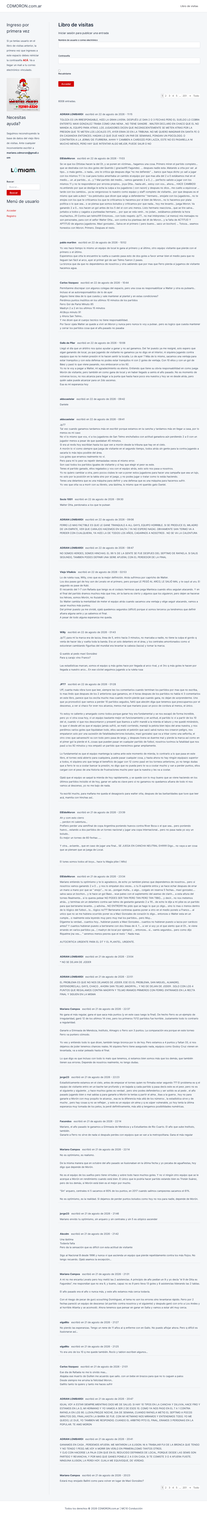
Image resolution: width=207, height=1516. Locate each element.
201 (185, 95)
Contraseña (64, 55)
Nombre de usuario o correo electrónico (78, 40)
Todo (196, 95)
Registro (11, 215)
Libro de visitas (189, 6)
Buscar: (10, 181)
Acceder (11, 210)
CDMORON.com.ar (24, 6)
